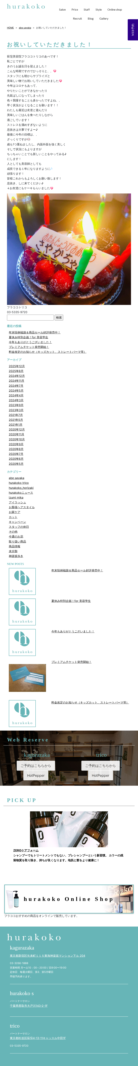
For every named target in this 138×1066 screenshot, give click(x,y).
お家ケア (14, 512)
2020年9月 (16, 444)
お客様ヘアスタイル (22, 507)
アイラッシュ (17, 502)
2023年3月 (16, 410)
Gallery (103, 18)
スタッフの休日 (19, 527)
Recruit (77, 18)
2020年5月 (16, 464)
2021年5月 (16, 420)
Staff (87, 9)
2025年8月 (16, 371)
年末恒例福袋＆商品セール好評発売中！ (35, 332)
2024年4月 (16, 395)
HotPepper (36, 775)
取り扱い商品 (17, 541)
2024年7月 (16, 385)
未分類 (13, 551)
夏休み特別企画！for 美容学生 (28, 337)
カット (13, 517)
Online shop (114, 9)
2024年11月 (16, 380)
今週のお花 (16, 536)
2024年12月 (17, 376)
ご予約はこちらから (35, 765)
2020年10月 (17, 439)
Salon (62, 9)
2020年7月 (16, 454)
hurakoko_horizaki (21, 488)
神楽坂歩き (16, 556)
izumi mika (16, 497)
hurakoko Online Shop (69, 899)
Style (99, 9)
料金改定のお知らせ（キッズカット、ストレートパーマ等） (47, 352)
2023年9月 (16, 405)
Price (75, 9)
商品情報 (14, 546)
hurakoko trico (19, 483)
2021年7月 (16, 415)
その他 (13, 531)
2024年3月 (16, 400)
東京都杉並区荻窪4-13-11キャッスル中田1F (38, 1038)
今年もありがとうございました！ (30, 342)
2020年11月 (16, 434)
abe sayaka (16, 478)
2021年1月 (15, 424)
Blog (91, 18)
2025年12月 (17, 366)
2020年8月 (16, 449)
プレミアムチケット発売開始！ (29, 347)
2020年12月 (17, 429)
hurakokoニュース (21, 492)
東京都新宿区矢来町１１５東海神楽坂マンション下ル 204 (47, 955)
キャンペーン (17, 522)
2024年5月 (16, 390)
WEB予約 (132, 30)
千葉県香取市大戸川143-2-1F (29, 1005)
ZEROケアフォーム (26, 850)
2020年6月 (16, 458)
